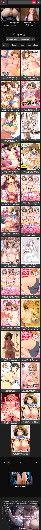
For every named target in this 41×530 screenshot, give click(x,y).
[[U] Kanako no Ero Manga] (30, 125)
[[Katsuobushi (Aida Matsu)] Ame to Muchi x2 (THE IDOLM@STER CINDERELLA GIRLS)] (10, 188)
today (23, 45)
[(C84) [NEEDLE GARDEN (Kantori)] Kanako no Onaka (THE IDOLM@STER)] (10, 219)
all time (36, 45)
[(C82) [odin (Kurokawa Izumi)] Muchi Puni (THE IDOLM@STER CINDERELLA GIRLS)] (30, 156)
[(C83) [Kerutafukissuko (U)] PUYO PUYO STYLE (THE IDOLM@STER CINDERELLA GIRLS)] (30, 313)
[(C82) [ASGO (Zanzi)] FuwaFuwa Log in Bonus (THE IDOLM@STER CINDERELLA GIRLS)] (10, 156)
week (29, 45)
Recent (5, 45)
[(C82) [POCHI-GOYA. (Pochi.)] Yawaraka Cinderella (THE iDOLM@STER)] (10, 125)
